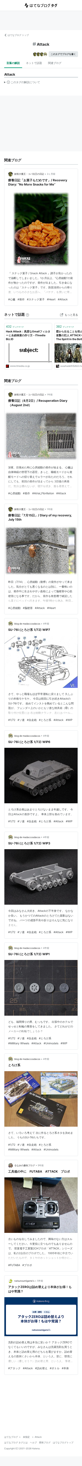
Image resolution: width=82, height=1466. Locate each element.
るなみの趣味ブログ (24, 1165)
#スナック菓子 (36, 299)
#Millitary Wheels (18, 1043)
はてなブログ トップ (18, 35)
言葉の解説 (13, 63)
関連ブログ (54, 63)
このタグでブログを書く (63, 54)
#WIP (69, 719)
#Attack (63, 299)
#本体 (65, 1368)
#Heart (51, 299)
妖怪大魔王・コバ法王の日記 (29, 173)
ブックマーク (15, 326)
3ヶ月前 (51, 173)
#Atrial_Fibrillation (43, 493)
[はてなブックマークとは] (27, 314)
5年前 (41, 1165)
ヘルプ (33, 1442)
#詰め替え (41, 1368)
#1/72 (11, 719)
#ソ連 (21, 719)
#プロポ (27, 1265)
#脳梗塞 (28, 608)
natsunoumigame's (24, 1280)
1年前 (50, 394)
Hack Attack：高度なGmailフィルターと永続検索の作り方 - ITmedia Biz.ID (28, 335)
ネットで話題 (34, 63)
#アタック (14, 1368)
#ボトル (54, 1368)
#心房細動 (14, 493)
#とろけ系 (45, 719)
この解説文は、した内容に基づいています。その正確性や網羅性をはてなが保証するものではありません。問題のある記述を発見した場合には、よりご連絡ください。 (22, 82)
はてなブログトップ (63, 1442)
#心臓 (11, 299)
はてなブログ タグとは (16, 1442)
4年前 (46, 623)
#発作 (21, 299)
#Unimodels (51, 1043)
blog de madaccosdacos (27, 623)
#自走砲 (32, 719)
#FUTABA (14, 1265)
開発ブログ (45, 1442)
